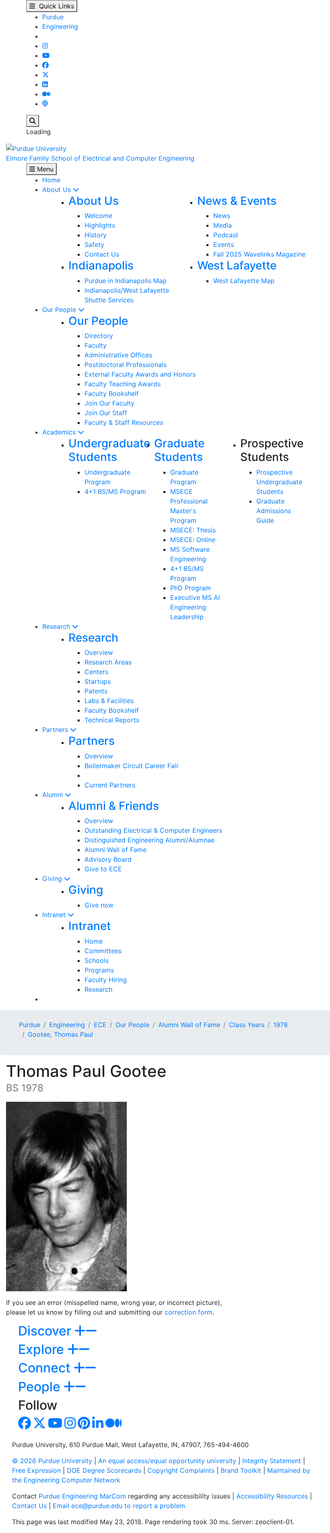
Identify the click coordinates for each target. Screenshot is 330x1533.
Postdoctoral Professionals (126, 365)
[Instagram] (45, 46)
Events (223, 245)
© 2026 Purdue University (52, 1461)
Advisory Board (108, 859)
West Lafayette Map (243, 281)
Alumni (53, 795)
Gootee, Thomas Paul (60, 1034)
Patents (96, 691)
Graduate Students (179, 450)
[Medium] (46, 94)
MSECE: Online (192, 540)
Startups (98, 681)
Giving (53, 879)
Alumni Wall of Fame (115, 850)
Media (222, 225)
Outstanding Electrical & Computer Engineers (153, 830)
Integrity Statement (271, 1461)
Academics (60, 432)
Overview (99, 652)
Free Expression (36, 1470)
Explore (42, 1349)
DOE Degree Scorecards (104, 1470)
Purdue (53, 17)
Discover (46, 1331)
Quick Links (54, 6)
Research (57, 626)
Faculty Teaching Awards (123, 384)
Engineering (60, 26)
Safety (94, 245)
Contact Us (102, 254)
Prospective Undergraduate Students (279, 481)
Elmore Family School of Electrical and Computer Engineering (100, 158)
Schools (97, 960)
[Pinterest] (84, 1425)
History (96, 235)
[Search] (32, 121)
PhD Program (190, 588)
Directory (99, 336)
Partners (56, 730)
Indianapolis (101, 265)
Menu (44, 169)
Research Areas (108, 662)
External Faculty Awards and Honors (140, 374)
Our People (60, 310)
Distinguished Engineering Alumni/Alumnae (149, 840)
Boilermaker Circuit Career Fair (132, 766)
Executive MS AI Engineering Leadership (195, 607)
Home (51, 180)
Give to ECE (103, 869)
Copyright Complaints (180, 1470)
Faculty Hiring (106, 980)
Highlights (100, 225)
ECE (100, 1025)
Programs (99, 970)
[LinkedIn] (45, 84)
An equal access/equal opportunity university (167, 1461)
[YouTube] (46, 55)
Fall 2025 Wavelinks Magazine (259, 254)
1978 (280, 1025)
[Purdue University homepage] (36, 148)
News (221, 216)
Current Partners (110, 785)
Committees (103, 951)
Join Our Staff (106, 413)
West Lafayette (236, 265)
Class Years (246, 1025)
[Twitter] (45, 75)
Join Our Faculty (109, 403)
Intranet (55, 915)
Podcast (225, 235)
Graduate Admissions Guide (273, 510)
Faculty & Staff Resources (124, 422)
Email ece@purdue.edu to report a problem (119, 1506)
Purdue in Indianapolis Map (126, 281)
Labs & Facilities (109, 701)
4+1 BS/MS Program (115, 491)
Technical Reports (112, 720)
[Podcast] (45, 104)
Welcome (98, 216)
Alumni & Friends (113, 806)
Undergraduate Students (109, 450)
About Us (57, 190)
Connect (46, 1368)
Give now (99, 905)
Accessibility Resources (272, 1496)
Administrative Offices (118, 355)
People (41, 1386)
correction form (188, 1312)
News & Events (236, 201)
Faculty (96, 345)
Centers (96, 672)
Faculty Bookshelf (112, 393)
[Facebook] (45, 65)
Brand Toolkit (241, 1470)
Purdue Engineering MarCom (82, 1496)
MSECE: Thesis (193, 530)
